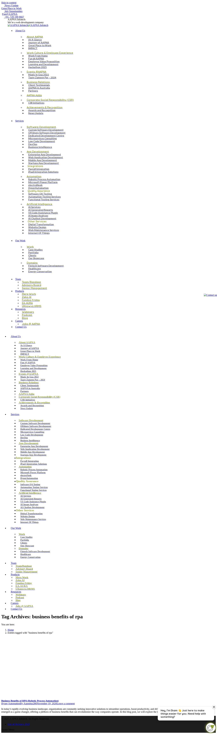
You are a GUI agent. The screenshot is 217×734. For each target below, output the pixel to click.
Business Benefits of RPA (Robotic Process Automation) (30, 700)
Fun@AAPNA (9, 14)
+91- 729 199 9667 (14, 17)
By (28, 703)
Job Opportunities (13, 11)
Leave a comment (66, 703)
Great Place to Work (11, 8)
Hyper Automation (10, 703)
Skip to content (8, 2)
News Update (11, 5)
